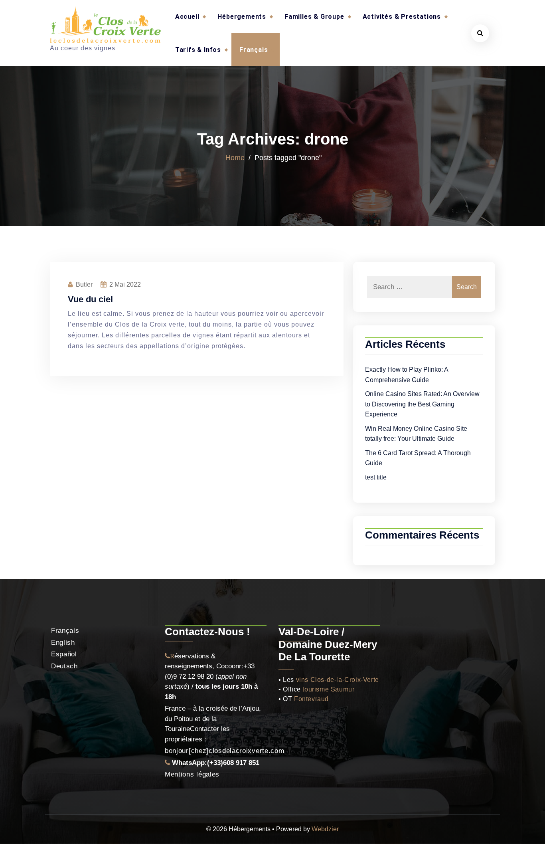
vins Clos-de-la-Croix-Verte (337, 679)
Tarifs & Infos (198, 49)
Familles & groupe (314, 16)
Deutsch (64, 666)
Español (64, 654)
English (63, 642)
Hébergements (241, 16)
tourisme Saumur (328, 689)
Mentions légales (192, 774)
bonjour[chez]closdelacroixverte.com (224, 751)
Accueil (187, 16)
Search (466, 286)
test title (376, 477)
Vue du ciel (90, 299)
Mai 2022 (125, 284)
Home (235, 158)
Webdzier (325, 829)
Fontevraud (311, 698)
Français (253, 49)
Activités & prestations (402, 16)
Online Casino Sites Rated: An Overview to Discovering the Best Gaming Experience (422, 404)
